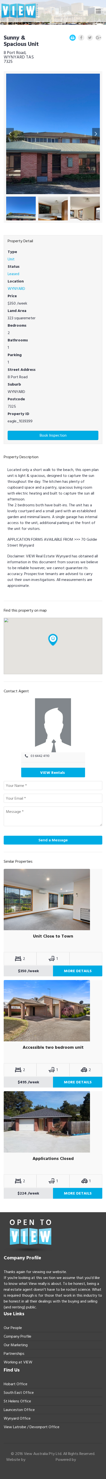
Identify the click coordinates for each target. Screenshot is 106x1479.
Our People (13, 1328)
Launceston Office (19, 1410)
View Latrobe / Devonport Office (31, 1427)
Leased (13, 274)
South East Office (19, 1393)
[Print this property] (73, 38)
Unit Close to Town (53, 936)
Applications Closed (53, 1158)
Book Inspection (53, 435)
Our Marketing (16, 1345)
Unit (11, 259)
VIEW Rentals (52, 772)
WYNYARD (16, 288)
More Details (78, 971)
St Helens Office (17, 1401)
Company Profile (17, 1336)
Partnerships (14, 1354)
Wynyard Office (17, 1418)
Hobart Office (15, 1384)
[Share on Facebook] (81, 38)
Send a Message (53, 840)
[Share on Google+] (98, 38)
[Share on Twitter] (90, 38)
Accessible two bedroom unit (53, 1047)
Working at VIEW (18, 1362)
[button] (10, 134)
